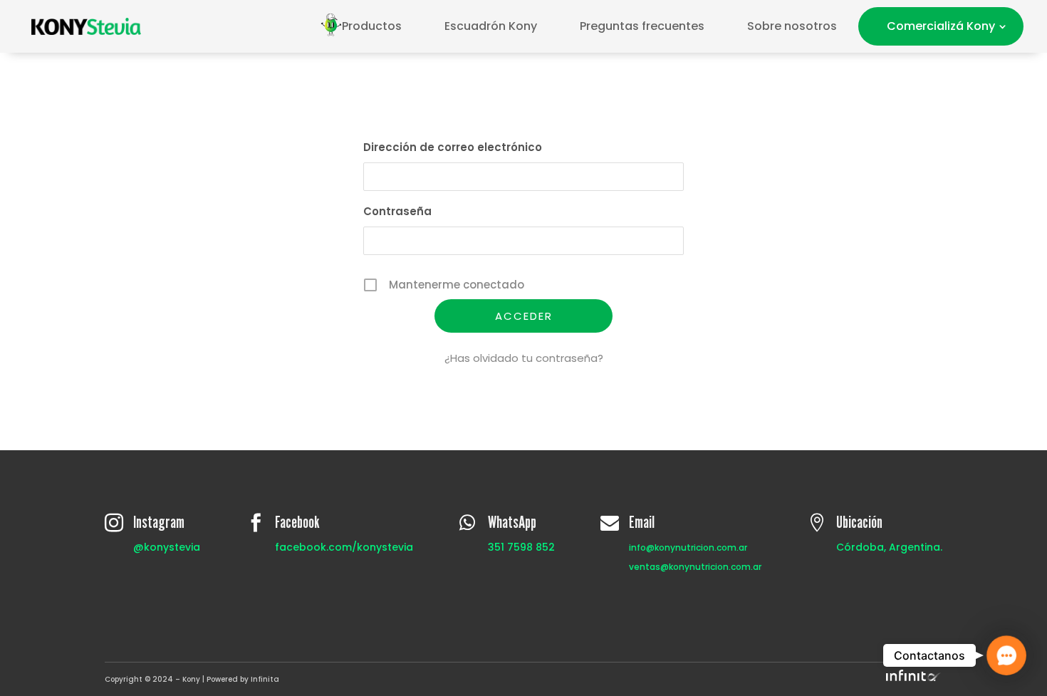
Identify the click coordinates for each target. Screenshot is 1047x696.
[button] (1006, 655)
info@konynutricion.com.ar (688, 547)
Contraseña (397, 211)
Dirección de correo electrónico (452, 147)
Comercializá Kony (941, 26)
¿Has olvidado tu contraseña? (523, 357)
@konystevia (166, 547)
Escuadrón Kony (490, 26)
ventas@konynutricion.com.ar (695, 567)
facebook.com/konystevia (344, 547)
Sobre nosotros (792, 26)
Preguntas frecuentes (642, 26)
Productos (372, 26)
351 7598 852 (521, 547)
